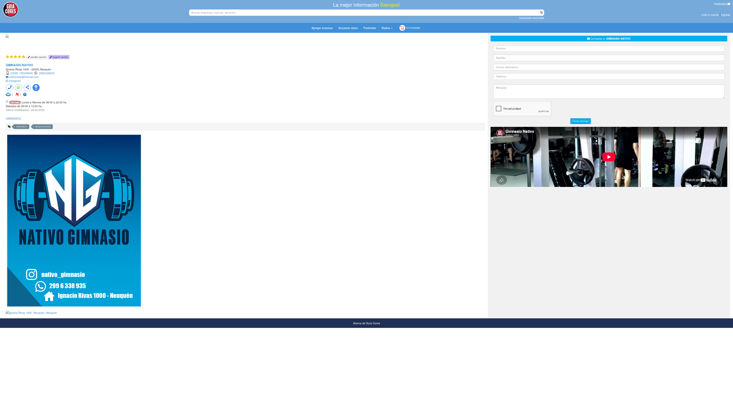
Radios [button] (386, 28)
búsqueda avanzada (531, 18)
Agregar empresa (322, 28)
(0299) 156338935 (21, 73)
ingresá (725, 15)
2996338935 (46, 73)
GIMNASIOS (13, 118)
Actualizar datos (348, 28)
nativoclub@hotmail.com (24, 77)
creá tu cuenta (710, 15)
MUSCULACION (43, 127)
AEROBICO (21, 127)
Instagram (15, 81)
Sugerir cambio (60, 57)
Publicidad (720, 4)
